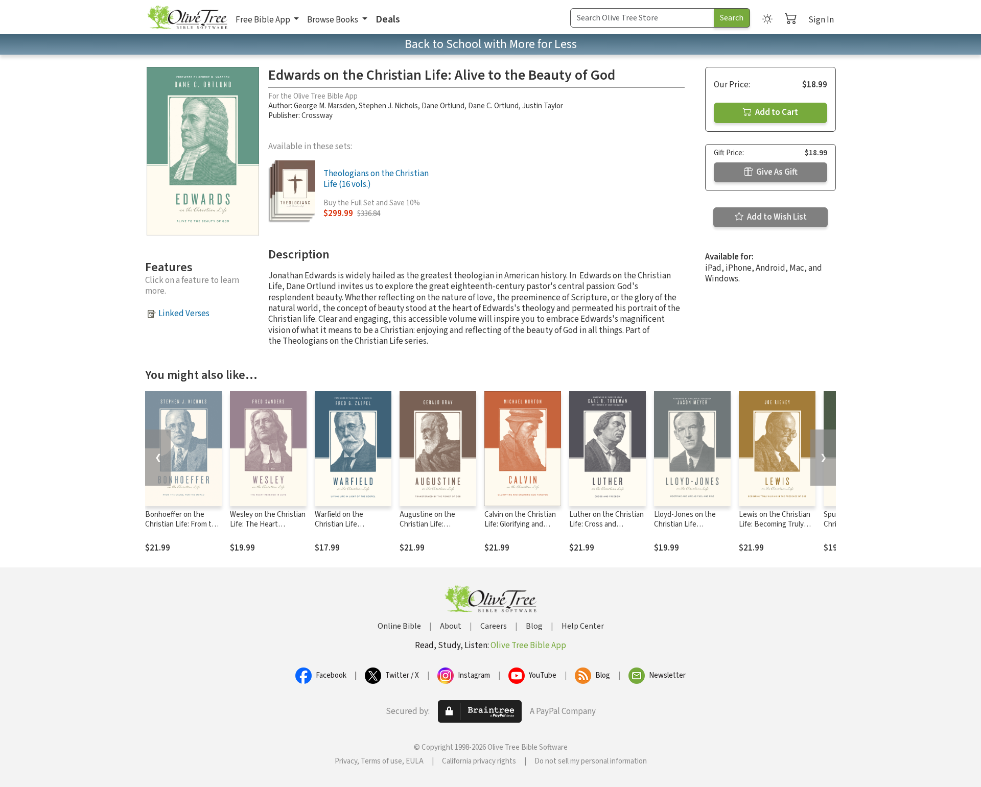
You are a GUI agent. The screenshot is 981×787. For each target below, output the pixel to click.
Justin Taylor (542, 106)
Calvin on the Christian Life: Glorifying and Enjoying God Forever (520, 524)
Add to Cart (776, 112)
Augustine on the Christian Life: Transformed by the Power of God (431, 529)
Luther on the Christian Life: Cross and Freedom (606, 524)
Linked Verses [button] (183, 313)
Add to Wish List (776, 217)
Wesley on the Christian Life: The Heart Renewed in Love (268, 524)
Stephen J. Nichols (388, 106)
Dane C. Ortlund (493, 106)
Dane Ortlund (443, 106)
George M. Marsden (324, 106)
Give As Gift (776, 172)
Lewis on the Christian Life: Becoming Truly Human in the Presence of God (776, 529)
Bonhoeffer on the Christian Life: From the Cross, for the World (182, 524)
